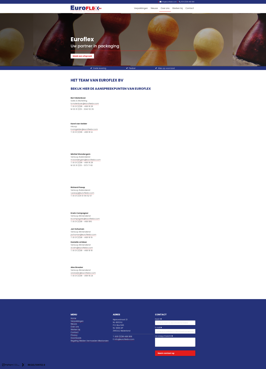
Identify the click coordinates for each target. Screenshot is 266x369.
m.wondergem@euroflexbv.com (86, 159)
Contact (189, 8)
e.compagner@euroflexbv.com (85, 218)
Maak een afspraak (82, 56)
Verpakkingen (141, 8)
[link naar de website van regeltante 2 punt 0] (33, 365)
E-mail (157, 327)
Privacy (74, 335)
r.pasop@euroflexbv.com (82, 193)
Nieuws (154, 8)
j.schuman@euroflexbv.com (83, 234)
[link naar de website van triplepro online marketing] (11, 365)
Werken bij (177, 8)
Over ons (165, 8)
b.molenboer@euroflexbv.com (85, 103)
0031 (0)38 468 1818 (123, 336)
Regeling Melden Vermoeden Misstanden (90, 340)
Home (73, 318)
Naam (157, 319)
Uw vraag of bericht (163, 336)
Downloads (76, 338)
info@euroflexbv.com (124, 339)
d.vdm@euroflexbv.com (82, 247)
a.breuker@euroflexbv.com (83, 273)
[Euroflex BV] (86, 8)
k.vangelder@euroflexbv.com (84, 129)
